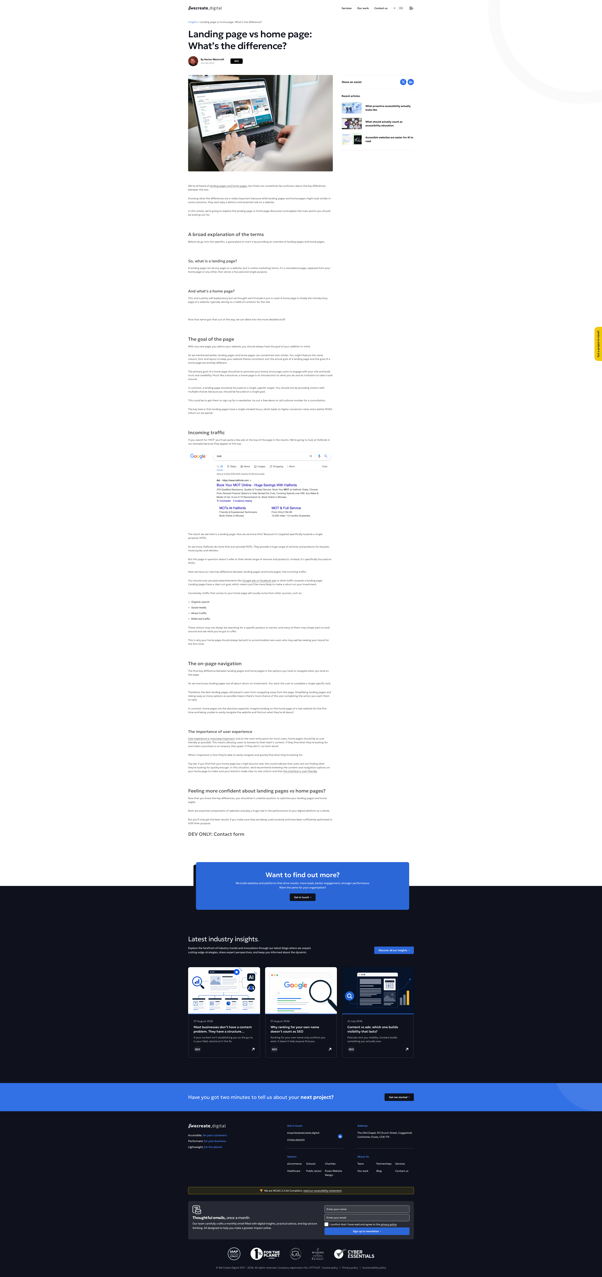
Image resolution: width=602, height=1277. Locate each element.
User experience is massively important (211, 738)
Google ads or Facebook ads (259, 580)
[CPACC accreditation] (234, 1254)
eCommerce (294, 1163)
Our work (363, 8)
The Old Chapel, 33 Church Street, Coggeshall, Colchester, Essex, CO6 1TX (384, 1134)
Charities (330, 1163)
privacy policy (389, 1224)
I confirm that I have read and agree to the (363, 1224)
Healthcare (293, 1170)
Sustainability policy (374, 1267)
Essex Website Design (333, 1172)
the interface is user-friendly (300, 771)
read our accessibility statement (322, 1190)
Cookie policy (330, 1267)
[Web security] (354, 1254)
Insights (193, 22)
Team (360, 1163)
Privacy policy (350, 1267)
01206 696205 (296, 1140)
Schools (311, 1163)
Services (347, 8)
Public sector (314, 1170)
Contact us (381, 8)
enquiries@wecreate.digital (303, 1132)
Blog (379, 1170)
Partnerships (384, 1163)
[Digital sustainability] (318, 1254)
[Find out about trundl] (295, 1254)
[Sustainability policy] (265, 1254)
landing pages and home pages (228, 185)
